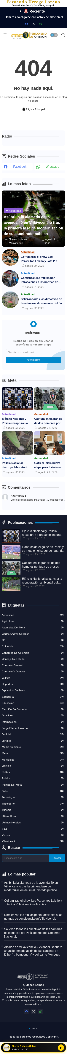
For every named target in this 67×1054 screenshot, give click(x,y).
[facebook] (26, 23)
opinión (33, 765)
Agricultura (33, 621)
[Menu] (5, 35)
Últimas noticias (33, 822)
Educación (33, 702)
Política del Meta (33, 784)
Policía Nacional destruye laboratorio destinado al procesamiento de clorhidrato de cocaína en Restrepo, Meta (16, 465)
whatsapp (52, 166)
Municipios (33, 759)
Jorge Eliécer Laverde (33, 728)
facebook (19, 166)
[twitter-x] (33, 23)
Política (33, 778)
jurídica (33, 740)
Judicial (33, 734)
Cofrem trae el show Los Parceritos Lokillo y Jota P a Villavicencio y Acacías (39, 259)
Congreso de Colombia (33, 652)
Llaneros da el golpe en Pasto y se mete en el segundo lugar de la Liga (43, 549)
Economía (33, 696)
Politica (33, 772)
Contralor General (33, 665)
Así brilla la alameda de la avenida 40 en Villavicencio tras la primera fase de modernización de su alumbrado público (31, 886)
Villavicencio (33, 841)
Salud (33, 791)
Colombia (33, 646)
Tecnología (33, 797)
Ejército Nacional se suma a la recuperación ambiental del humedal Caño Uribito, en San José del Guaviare (42, 580)
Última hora (33, 816)
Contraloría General (33, 671)
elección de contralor (33, 709)
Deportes (33, 684)
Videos (33, 835)
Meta (33, 753)
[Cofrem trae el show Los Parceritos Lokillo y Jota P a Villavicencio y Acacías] (10, 257)
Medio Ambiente (33, 746)
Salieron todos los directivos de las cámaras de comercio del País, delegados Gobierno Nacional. (43, 301)
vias (33, 828)
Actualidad (33, 614)
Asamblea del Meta (33, 627)
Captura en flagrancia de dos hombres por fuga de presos (48, 421)
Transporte (33, 803)
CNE (33, 640)
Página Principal (35, 109)
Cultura (33, 677)
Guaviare (33, 715)
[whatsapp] (40, 23)
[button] (54, 35)
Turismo (33, 809)
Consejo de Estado (33, 658)
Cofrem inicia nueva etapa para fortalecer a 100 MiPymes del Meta (48, 465)
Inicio (35, 1028)
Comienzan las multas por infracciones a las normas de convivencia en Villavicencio (39, 280)
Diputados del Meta (33, 690)
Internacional (33, 721)
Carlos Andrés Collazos (33, 633)
